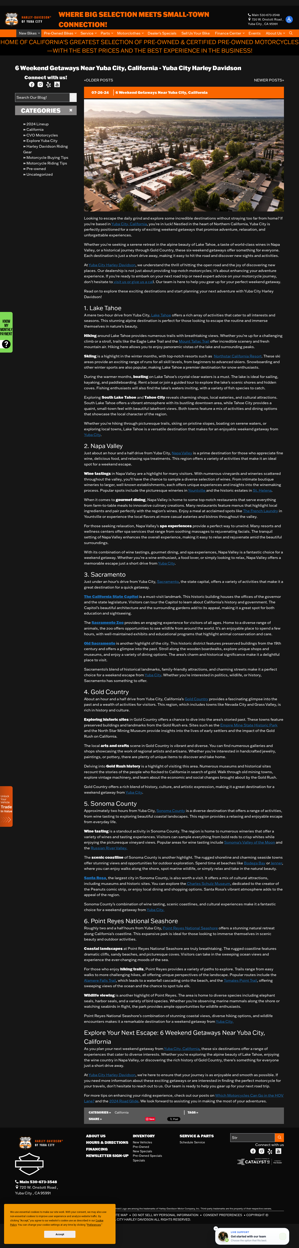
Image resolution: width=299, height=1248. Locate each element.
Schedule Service (192, 1142)
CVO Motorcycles (42, 135)
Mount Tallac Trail (194, 341)
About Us (96, 1136)
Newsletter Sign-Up (107, 1156)
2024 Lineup (37, 123)
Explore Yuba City (42, 140)
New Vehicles (142, 1142)
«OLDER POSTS (98, 80)
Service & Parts (197, 1136)
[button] (28, 33)
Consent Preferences (222, 1215)
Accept (60, 1234)
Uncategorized (39, 174)
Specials (139, 1160)
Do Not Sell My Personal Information (165, 1215)
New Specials (142, 1151)
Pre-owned (36, 168)
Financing (97, 1149)
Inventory (144, 1136)
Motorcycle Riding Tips (46, 163)
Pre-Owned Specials (147, 1156)
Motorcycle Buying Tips (47, 157)
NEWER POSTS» (269, 80)
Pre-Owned (141, 1147)
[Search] (73, 97)
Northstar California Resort (238, 356)
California (35, 129)
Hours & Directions (107, 1142)
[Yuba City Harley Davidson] (27, 18)
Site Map (120, 1215)
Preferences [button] (94, 1224)
